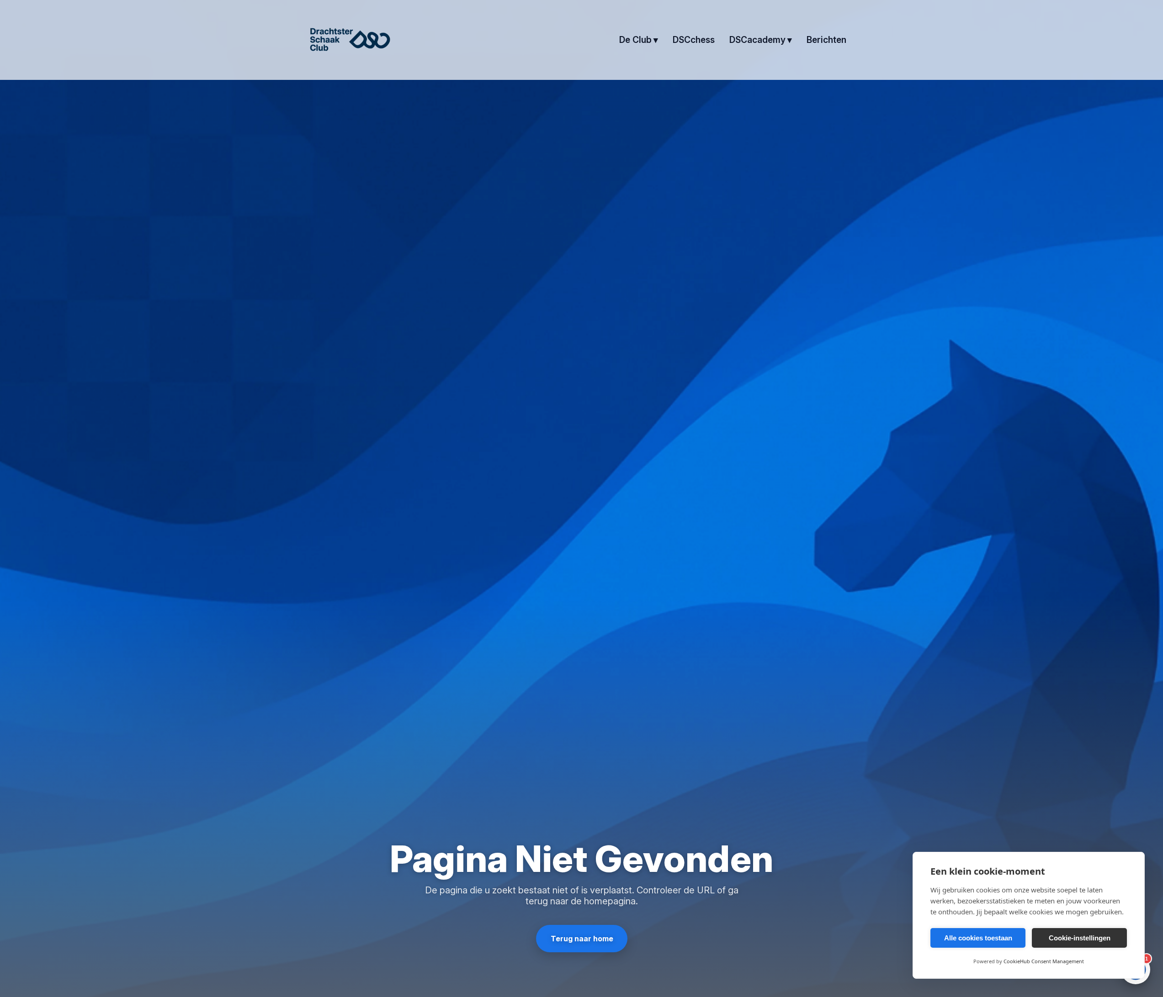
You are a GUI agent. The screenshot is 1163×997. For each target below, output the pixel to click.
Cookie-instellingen (1079, 938)
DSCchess (694, 39)
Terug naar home (581, 938)
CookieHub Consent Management (1044, 961)
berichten (826, 39)
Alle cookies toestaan (978, 938)
